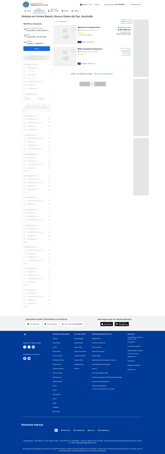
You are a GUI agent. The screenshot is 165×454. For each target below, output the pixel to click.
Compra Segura (96, 355)
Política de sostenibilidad (99, 386)
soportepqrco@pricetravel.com (86, 443)
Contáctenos (131, 361)
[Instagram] (33, 347)
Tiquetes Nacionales (80, 355)
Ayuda (97, 4)
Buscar (36, 48)
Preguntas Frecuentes (134, 365)
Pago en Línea (131, 369)
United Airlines (57, 364)
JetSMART (56, 407)
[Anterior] (56, 34)
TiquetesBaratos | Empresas (135, 337)
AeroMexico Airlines (58, 360)
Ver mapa (127, 21)
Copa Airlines (56, 343)
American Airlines (58, 373)
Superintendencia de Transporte (101, 364)
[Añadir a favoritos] (73, 28)
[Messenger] (24, 358)
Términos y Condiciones (99, 343)
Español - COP (87, 4)
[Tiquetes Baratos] (26, 4)
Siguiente (99, 84)
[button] (36, 29)
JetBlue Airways (57, 381)
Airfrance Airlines (57, 355)
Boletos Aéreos (78, 343)
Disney (66, 11)
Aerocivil (94, 368)
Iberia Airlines (57, 351)
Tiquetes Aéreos (79, 364)
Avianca (55, 338)
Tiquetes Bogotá (79, 338)
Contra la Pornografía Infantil (100, 373)
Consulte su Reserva (133, 353)
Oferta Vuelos (78, 347)
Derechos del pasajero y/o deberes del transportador (107, 377)
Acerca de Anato (96, 347)
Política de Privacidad (98, 351)
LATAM (55, 347)
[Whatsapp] (29, 358)
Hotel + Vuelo (54, 11)
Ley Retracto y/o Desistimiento (100, 381)
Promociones (131, 342)
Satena (55, 386)
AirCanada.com (57, 377)
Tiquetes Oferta (78, 360)
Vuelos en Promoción (80, 351)
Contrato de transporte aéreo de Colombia (103, 389)
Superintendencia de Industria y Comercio (104, 360)
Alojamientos (41, 11)
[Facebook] (24, 347)
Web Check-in (132, 356)
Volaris (55, 398)
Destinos (76, 368)
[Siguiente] (73, 34)
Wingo (54, 403)
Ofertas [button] (76, 11)
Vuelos (29, 11)
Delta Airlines (56, 411)
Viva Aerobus (56, 394)
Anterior (86, 84)
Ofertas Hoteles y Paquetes (135, 350)
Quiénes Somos (96, 338)
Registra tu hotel (132, 339)
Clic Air (55, 390)
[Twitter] (29, 347)
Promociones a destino (134, 346)
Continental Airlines (58, 368)
